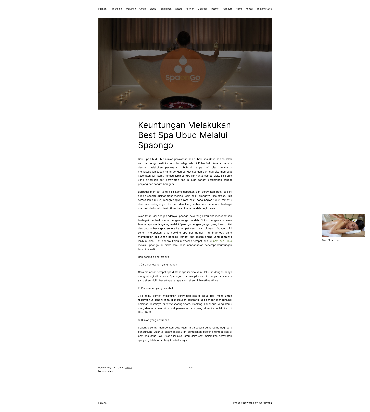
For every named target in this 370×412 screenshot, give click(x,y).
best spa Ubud (222, 240)
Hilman (102, 8)
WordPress (265, 402)
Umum (128, 367)
